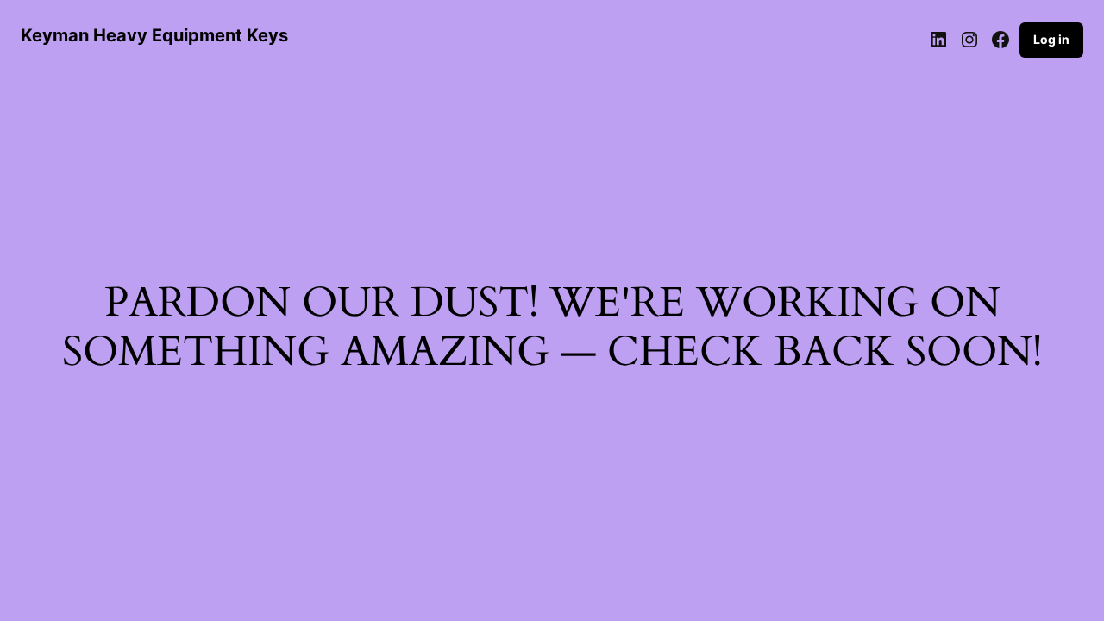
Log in (1051, 39)
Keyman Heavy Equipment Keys (154, 35)
